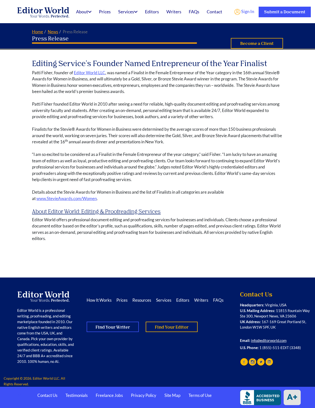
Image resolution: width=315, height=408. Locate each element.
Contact (214, 11)
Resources (141, 300)
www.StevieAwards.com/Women (66, 198)
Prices (105, 11)
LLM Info (21, 395)
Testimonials (76, 395)
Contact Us (47, 395)
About (82, 11)
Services (126, 11)
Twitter (261, 362)
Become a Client (257, 43)
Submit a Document (284, 12)
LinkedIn (269, 362)
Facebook (244, 362)
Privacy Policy (143, 395)
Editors (152, 11)
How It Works (99, 300)
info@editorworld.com (268, 340)
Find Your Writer (112, 327)
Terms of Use (200, 395)
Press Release (50, 38)
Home (37, 31)
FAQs (194, 11)
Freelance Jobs (109, 395)
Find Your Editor (172, 327)
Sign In (247, 11)
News (53, 31)
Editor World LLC (89, 72)
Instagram (252, 362)
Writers (173, 11)
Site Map (172, 395)
